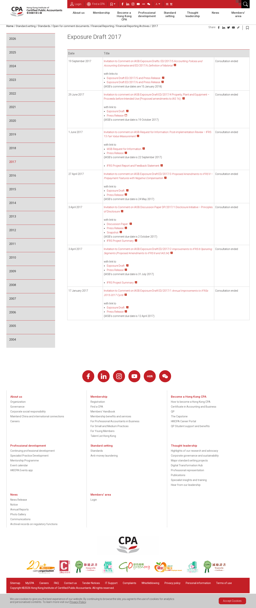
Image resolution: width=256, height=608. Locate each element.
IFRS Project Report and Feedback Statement (133, 165)
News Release (18, 499)
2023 (12, 80)
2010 (12, 257)
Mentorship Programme (24, 460)
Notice (14, 504)
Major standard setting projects (189, 460)
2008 (12, 285)
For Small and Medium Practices (110, 426)
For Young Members (103, 431)
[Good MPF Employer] (170, 572)
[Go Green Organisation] (136, 572)
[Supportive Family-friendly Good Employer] (194, 572)
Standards (44, 26)
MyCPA (29, 583)
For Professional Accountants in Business (115, 421)
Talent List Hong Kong (103, 435)
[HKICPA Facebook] (123, 4)
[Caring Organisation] (42, 572)
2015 (12, 189)
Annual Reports (19, 509)
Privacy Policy (78, 601)
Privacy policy (172, 583)
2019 (12, 134)
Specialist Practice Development (29, 455)
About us (79, 12)
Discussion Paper (117, 224)
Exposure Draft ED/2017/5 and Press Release (134, 78)
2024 (12, 66)
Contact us (70, 583)
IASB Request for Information (124, 148)
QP (172, 411)
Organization (18, 401)
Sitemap (15, 583)
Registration (98, 401)
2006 (12, 312)
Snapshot (112, 232)
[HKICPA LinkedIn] (129, 4)
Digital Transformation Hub (187, 465)
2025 (12, 52)
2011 (12, 244)
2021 (12, 107)
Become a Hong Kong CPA (124, 16)
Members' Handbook (103, 411)
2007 (12, 298)
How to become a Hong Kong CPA (190, 401)
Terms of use (224, 583)
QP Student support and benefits (190, 426)
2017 (12, 162)
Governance (17, 406)
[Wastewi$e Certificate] (216, 572)
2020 (12, 121)
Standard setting (170, 14)
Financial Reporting (102, 26)
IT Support (111, 583)
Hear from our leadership (186, 484)
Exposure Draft (116, 111)
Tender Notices (91, 583)
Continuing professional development (32, 450)
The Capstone (179, 416)
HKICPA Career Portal (183, 421)
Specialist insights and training (189, 480)
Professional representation (187, 470)
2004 (12, 339)
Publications (178, 475)
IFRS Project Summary (120, 240)
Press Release (115, 115)
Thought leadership (193, 14)
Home (9, 26)
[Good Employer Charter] (110, 572)
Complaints (129, 583)
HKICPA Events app (21, 470)
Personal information (198, 583)
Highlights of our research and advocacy (194, 450)
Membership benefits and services (111, 416)
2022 (12, 93)
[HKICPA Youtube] (139, 4)
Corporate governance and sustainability (195, 455)
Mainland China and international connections (37, 416)
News (215, 12)
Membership (101, 12)
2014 (12, 203)
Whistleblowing (150, 583)
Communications (20, 519)
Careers (15, 421)
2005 (12, 326)
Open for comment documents (70, 26)
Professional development (147, 14)
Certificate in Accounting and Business (193, 406)
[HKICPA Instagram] (134, 4)
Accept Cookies (232, 600)
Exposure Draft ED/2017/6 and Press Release (133, 82)
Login (78, 4)
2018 (12, 148)
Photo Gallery (18, 514)
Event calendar (19, 465)
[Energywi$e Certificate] (88, 572)
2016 (12, 175)
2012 (12, 230)
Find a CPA (98, 3)
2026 (12, 39)
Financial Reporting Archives (133, 26)
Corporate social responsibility (28, 411)
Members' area (238, 14)
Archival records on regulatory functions (34, 524)
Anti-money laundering (104, 455)
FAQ (56, 583)
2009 (12, 271)
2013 (12, 216)
